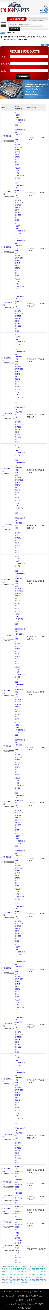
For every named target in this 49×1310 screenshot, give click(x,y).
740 (41, 1272)
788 (41, 1280)
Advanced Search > (36, 20)
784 (26, 1280)
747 (7, 1274)
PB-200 (18, 159)
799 (22, 1283)
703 (20, 1266)
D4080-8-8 (19, 1171)
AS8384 (18, 1253)
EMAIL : (3, 71)
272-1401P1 (20, 1240)
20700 (17, 1238)
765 (14, 1277)
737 (29, 1272)
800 (26, 1283)
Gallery (31, 1299)
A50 (16, 1168)
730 (3, 1272)
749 (14, 1274)
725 (45, 1269)
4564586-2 (19, 134)
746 (3, 1274)
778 (3, 1280)
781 (14, 1280)
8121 (17, 1248)
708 (39, 1266)
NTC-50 (18, 1262)
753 (29, 1274)
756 (40, 1274)
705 (27, 1266)
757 (44, 1274)
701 (12, 1266)
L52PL (17, 157)
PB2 (17, 162)
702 (16, 1266)
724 (41, 1269)
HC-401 (18, 1257)
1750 (17, 1233)
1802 (17, 1235)
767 (22, 1277)
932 (16, 137)
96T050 (18, 1250)
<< (9, 1266)
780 (10, 1280)
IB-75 (17, 154)
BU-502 (18, 149)
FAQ (26, 1291)
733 (14, 1272)
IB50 (17, 1173)
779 (7, 1280)
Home (2, 32)
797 (14, 1283)
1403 (17, 117)
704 (23, 1266)
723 (37, 1269)
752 (26, 1274)
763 (7, 1277)
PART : (3, 57)
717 (14, 1269)
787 (37, 1280)
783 (22, 1280)
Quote (17, 1291)
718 (18, 1269)
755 (37, 1274)
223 (16, 125)
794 (3, 1283)
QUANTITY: (5, 64)
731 (7, 1272)
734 (18, 1272)
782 (18, 1280)
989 (16, 139)
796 (10, 1283)
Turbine (19, 1299)
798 (18, 1283)
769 (29, 1277)
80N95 (17, 1245)
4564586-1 (19, 1166)
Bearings (23, 1295)
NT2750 (18, 1260)
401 (16, 132)
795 (7, 1283)
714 (3, 1269)
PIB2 (17, 164)
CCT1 (17, 1255)
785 (29, 1280)
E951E (17, 152)
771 (37, 1277)
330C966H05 (20, 130)
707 (35, 1266)
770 (33, 1277)
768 (26, 1277)
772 (41, 1277)
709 (42, 1266)
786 (33, 1280)
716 (10, 1269)
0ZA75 (17, 112)
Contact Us (8, 1295)
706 (31, 1266)
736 (26, 1272)
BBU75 (18, 144)
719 (22, 1269)
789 (45, 1280)
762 (3, 1277)
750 (18, 1274)
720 (26, 1269)
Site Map (37, 1291)
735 (22, 1272)
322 (16, 127)
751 (22, 1274)
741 (45, 1272)
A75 (16, 142)
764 (10, 1277)
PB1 (17, 1176)
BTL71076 (19, 147)
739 (37, 1272)
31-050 (18, 1243)
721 (29, 1269)
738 (33, 1272)
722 (33, 1269)
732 (10, 1272)
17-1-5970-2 (20, 120)
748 (10, 1274)
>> (29, 1283)
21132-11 (19, 122)
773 (45, 1277)
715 (7, 1269)
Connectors (38, 1295)
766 (18, 1277)
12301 (17, 115)
